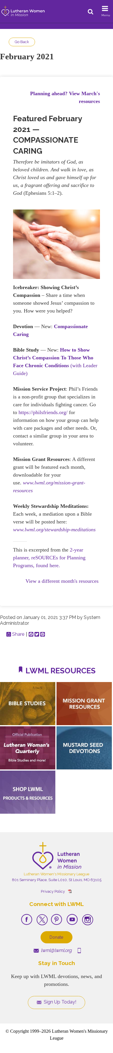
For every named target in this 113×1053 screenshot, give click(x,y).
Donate (56, 937)
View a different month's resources (62, 581)
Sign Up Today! (59, 1002)
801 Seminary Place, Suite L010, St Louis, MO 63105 (56, 880)
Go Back (22, 42)
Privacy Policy (53, 891)
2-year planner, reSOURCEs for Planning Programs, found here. (49, 557)
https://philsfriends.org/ (43, 412)
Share (18, 634)
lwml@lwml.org (56, 950)
